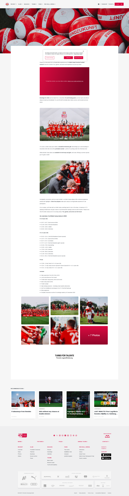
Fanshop (104, 4)
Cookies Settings (49, 57)
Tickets (111, 4)
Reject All (68, 57)
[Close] (83, 51)
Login (117, 4)
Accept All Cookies (78, 57)
